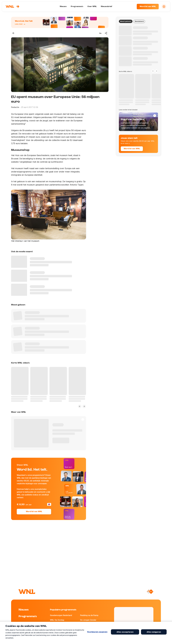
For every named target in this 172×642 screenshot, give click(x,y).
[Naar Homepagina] (12, 6)
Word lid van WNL (148, 6)
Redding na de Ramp (89, 615)
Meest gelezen (125, 21)
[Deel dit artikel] (106, 33)
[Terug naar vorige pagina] (13, 33)
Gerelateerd (139, 21)
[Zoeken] (132, 6)
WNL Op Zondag (57, 620)
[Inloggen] (164, 6)
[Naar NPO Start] (149, 591)
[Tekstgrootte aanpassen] (100, 33)
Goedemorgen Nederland (61, 615)
